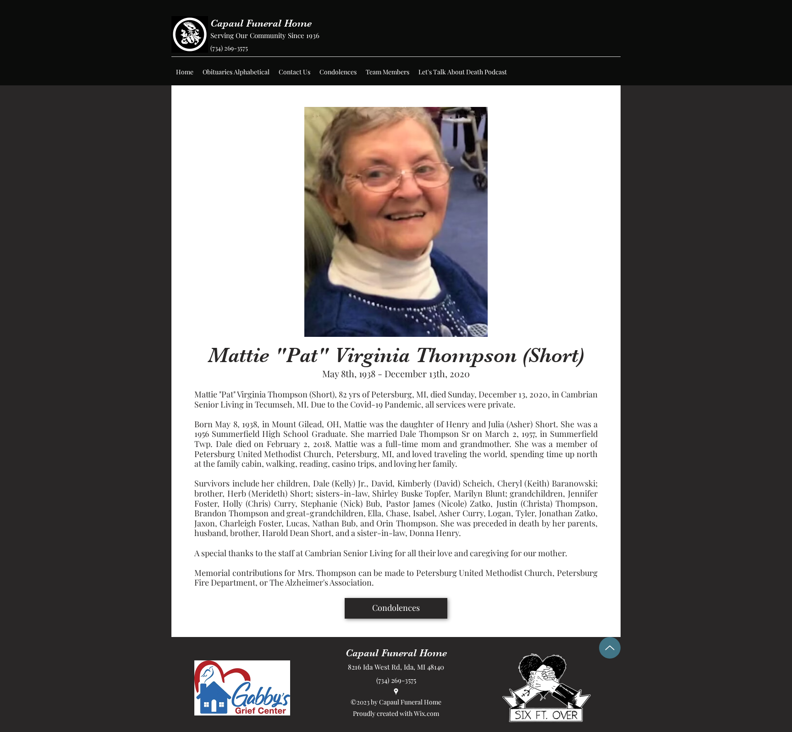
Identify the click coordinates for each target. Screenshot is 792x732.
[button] (236, 72)
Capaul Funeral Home (261, 23)
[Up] (610, 648)
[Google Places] (396, 691)
